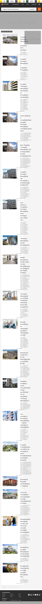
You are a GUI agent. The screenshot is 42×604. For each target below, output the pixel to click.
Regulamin (4, 600)
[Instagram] (31, 595)
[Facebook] (29, 595)
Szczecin (19, 596)
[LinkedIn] (37, 595)
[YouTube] (35, 595)
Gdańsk (3, 596)
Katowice (11, 595)
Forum (27, 4)
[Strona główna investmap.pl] (5, 4)
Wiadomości (34, 4)
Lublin (19, 595)
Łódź (11, 596)
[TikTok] (39, 595)
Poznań (3, 595)
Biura (23, 4)
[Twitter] (33, 595)
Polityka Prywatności (13, 600)
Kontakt (19, 600)
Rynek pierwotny (16, 4)
